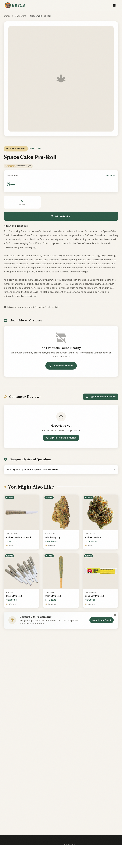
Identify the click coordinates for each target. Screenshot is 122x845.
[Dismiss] (115, 615)
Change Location (63, 365)
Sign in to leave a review (102, 396)
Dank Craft (20, 16)
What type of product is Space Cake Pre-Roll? (32, 469)
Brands (7, 16)
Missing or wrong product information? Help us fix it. (33, 307)
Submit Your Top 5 (101, 620)
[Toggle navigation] (114, 5)
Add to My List (63, 216)
